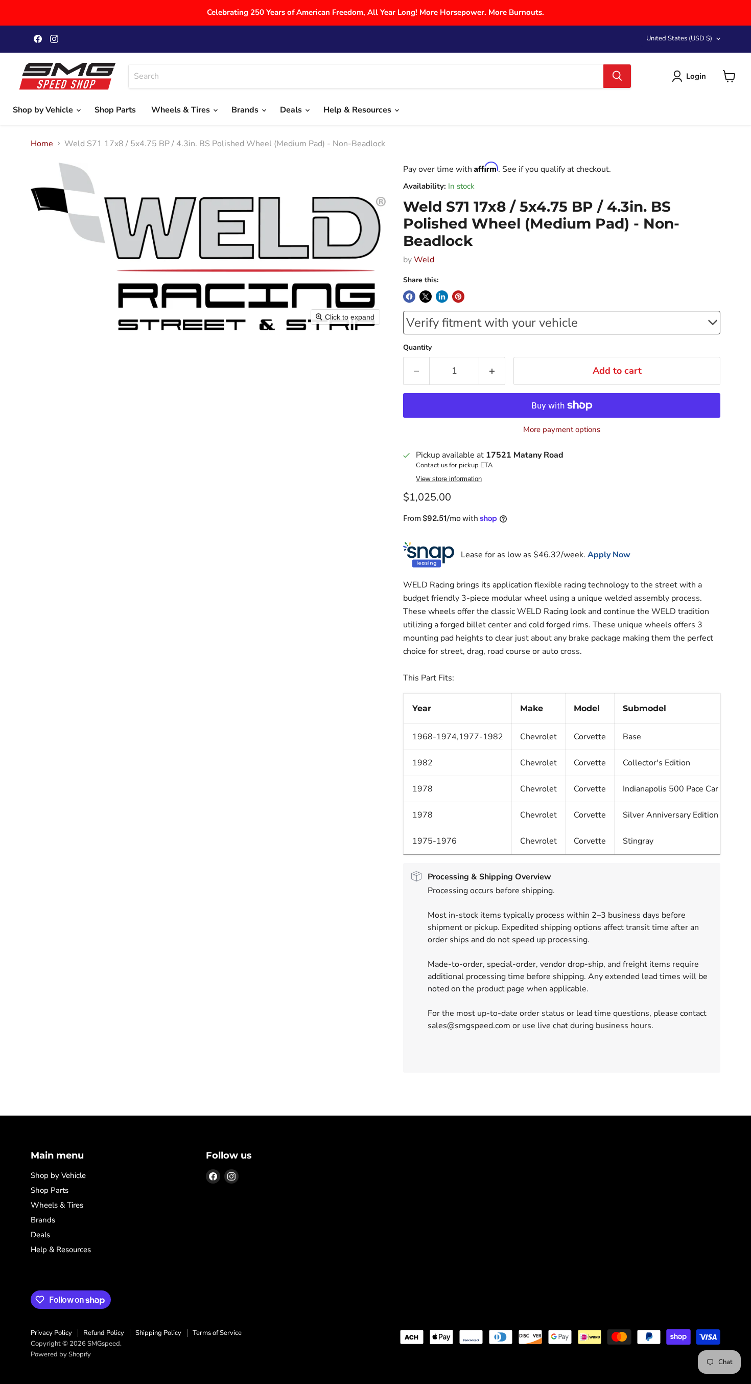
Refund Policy (103, 1332)
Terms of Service (217, 1332)
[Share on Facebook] (409, 296)
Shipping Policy (158, 1332)
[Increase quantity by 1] (492, 371)
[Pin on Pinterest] (458, 296)
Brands (246, 110)
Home (42, 143)
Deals (292, 110)
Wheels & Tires (181, 110)
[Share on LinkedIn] (442, 296)
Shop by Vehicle (44, 110)
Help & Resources (358, 110)
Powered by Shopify (61, 1354)
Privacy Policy (51, 1332)
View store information (449, 479)
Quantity (417, 348)
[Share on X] (425, 296)
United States (679, 38)
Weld (424, 259)
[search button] (617, 76)
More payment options (561, 429)
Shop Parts (115, 110)
